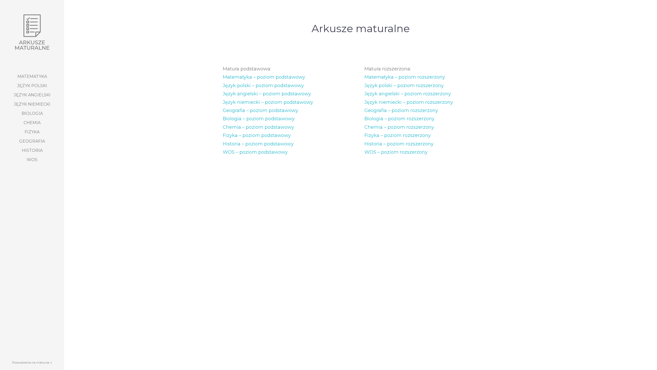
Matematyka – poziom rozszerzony (404, 77)
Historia (32, 150)
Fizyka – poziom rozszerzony (397, 135)
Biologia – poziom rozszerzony (399, 119)
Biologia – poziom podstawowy (259, 119)
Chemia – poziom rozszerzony (399, 127)
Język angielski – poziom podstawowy (267, 94)
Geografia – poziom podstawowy (260, 110)
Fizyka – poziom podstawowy (257, 135)
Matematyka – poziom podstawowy (264, 77)
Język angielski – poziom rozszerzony (407, 94)
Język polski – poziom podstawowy (263, 85)
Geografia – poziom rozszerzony (401, 110)
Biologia (32, 113)
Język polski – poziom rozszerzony (404, 85)
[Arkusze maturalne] (32, 32)
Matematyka (32, 76)
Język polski (32, 85)
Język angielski (32, 94)
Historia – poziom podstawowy (258, 144)
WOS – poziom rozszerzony (396, 152)
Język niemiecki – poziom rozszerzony (408, 102)
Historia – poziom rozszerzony (398, 144)
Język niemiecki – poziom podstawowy (268, 102)
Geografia (32, 141)
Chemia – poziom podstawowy (258, 127)
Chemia (32, 122)
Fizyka (32, 132)
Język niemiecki (32, 104)
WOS (32, 159)
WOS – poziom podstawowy (255, 152)
